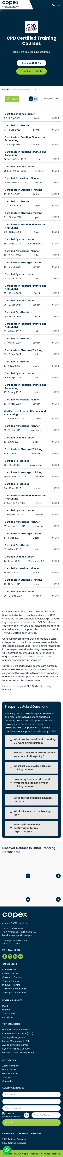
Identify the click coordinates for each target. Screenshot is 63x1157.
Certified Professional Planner (22, 178)
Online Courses (10, 973)
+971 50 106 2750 (27, 931)
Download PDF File (31, 63)
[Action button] (26, 1115)
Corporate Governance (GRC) (17, 1033)
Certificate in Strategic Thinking (23, 189)
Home (5, 89)
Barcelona (7, 1017)
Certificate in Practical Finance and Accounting (25, 139)
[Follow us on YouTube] (20, 956)
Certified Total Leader (17, 125)
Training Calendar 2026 (14, 988)
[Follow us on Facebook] (4, 956)
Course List (7, 1081)
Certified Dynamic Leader (20, 113)
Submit (9, 1122)
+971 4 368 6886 (14, 928)
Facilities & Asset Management (18, 1052)
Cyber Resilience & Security (16, 1048)
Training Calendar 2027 (14, 992)
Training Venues (10, 981)
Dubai (5, 1005)
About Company (10, 1065)
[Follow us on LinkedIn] (15, 956)
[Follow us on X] (10, 956)
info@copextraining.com (21, 935)
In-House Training (11, 984)
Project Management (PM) (16, 1041)
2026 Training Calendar (14, 1139)
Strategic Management (14, 1037)
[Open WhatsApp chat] (7, 1150)
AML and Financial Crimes (15, 1044)
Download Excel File (31, 71)
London (6, 1009)
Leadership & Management (16, 1029)
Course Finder (9, 969)
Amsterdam (8, 1013)
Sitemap (6, 1077)
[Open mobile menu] (59, 5)
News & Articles (10, 1073)
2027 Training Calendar (14, 1142)
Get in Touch (9, 1069)
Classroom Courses (12, 977)
